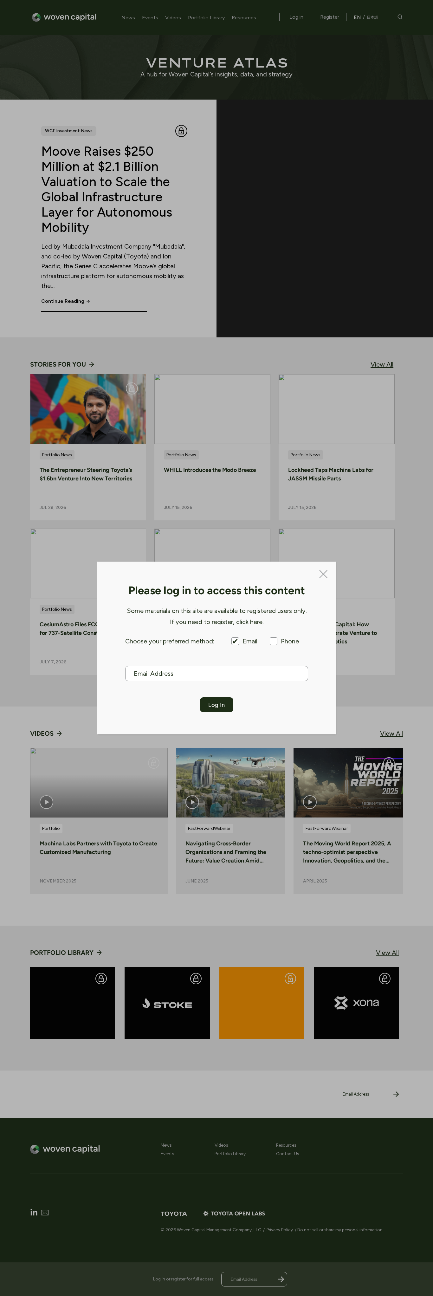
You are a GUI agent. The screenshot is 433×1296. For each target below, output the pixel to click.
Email (249, 641)
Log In (216, 704)
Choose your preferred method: (169, 641)
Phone (290, 641)
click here (249, 622)
